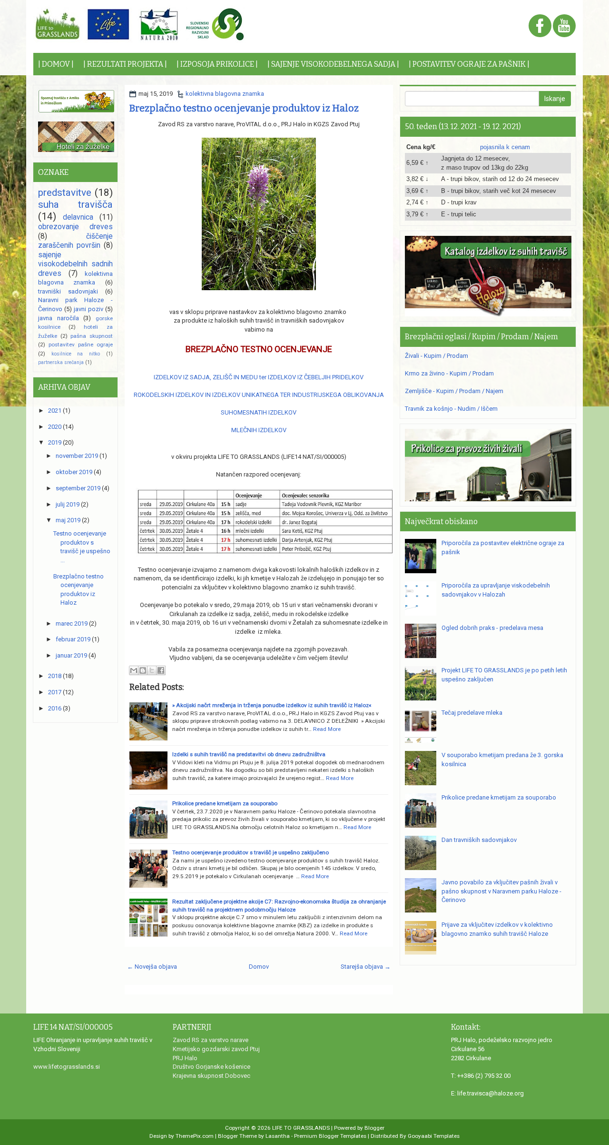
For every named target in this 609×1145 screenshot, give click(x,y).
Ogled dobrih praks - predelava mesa (492, 627)
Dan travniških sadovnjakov (479, 839)
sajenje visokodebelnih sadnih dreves (75, 264)
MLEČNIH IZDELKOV (258, 430)
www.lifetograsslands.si (66, 1066)
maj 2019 (68, 520)
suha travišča (75, 204)
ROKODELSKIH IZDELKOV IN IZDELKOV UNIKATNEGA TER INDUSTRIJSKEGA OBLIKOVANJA (259, 394)
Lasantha (277, 1136)
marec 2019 (72, 623)
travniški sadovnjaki (68, 291)
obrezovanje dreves (75, 227)
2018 (54, 675)
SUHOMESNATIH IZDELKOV (258, 412)
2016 (54, 708)
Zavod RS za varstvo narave (210, 1040)
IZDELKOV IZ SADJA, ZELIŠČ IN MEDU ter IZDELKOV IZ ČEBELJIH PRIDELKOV (258, 377)
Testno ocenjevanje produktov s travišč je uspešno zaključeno (250, 852)
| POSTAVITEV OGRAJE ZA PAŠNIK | (469, 64)
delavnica (78, 217)
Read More (327, 729)
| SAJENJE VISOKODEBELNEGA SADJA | (333, 64)
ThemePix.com (195, 1136)
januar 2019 (71, 655)
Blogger (374, 1128)
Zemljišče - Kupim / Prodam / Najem (454, 391)
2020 (54, 426)
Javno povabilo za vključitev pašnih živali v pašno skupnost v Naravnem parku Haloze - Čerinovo (501, 891)
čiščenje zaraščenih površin (75, 241)
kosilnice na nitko (75, 354)
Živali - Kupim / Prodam (436, 355)
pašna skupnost (91, 336)
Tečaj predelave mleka (472, 712)
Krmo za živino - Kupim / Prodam (449, 373)
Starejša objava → (366, 966)
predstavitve (64, 192)
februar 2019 (73, 639)
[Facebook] (540, 26)
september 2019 (78, 488)
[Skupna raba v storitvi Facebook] (161, 670)
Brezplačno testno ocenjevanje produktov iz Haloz (244, 108)
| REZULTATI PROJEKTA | (125, 64)
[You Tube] (564, 26)
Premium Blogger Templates (330, 1136)
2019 (54, 442)
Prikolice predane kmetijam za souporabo (224, 803)
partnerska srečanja (61, 362)
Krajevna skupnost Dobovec (211, 1075)
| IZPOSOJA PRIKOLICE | (217, 64)
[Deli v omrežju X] (152, 670)
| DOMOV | (56, 64)
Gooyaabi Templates (434, 1136)
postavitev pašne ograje (81, 344)
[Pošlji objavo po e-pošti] (133, 670)
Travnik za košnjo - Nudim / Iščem (451, 408)
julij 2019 (67, 504)
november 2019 (77, 455)
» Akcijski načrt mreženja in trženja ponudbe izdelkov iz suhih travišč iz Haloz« (271, 705)
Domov (259, 966)
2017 (54, 692)
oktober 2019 (74, 472)
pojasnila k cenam (505, 147)
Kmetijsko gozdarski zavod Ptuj (216, 1049)
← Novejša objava (152, 966)
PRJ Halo (185, 1058)
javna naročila (58, 318)
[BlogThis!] (142, 670)
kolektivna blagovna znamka (225, 93)
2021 (54, 410)
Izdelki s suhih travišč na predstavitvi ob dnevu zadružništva (248, 754)
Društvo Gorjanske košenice (211, 1066)
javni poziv (88, 309)
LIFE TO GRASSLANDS (301, 1128)
